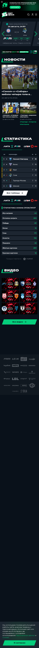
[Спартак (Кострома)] (27, 330)
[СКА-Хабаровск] (14, 330)
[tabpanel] (19, 231)
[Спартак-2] (22, 350)
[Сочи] (21, 330)
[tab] (12, 147)
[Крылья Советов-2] (21, 343)
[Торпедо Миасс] (4, 336)
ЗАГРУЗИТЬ (15, 7)
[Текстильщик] (34, 330)
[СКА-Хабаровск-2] (15, 350)
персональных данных (25, 635)
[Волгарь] (17, 336)
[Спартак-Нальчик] (28, 350)
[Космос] (14, 343)
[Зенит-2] (24, 336)
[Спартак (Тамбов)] (35, 350)
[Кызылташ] (34, 343)
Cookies (5, 638)
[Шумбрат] (8, 350)
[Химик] (7, 343)
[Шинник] (7, 330)
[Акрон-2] (31, 336)
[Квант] (27, 343)
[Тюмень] (11, 336)
